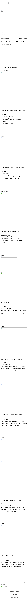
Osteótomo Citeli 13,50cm (10, 231)
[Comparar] (3, 108)
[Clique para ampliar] (3, 33)
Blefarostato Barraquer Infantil (11, 414)
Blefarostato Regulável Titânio (11, 500)
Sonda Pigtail (5, 303)
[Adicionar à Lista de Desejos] (3, 126)
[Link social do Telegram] (17, 1)
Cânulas (3, 235)
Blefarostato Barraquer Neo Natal (12, 168)
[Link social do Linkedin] (16, 1)
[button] (3, 185)
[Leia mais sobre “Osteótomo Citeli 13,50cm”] (3, 249)
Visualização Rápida (3, 133)
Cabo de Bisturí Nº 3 (8, 555)
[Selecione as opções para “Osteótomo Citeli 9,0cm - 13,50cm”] (3, 130)
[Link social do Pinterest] (14, 1)
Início (2, 38)
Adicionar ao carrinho (15, 48)
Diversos (7, 38)
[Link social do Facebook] (11, 1)
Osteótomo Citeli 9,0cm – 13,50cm (13, 111)
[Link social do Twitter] (12, 1)
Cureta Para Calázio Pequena (11, 359)
